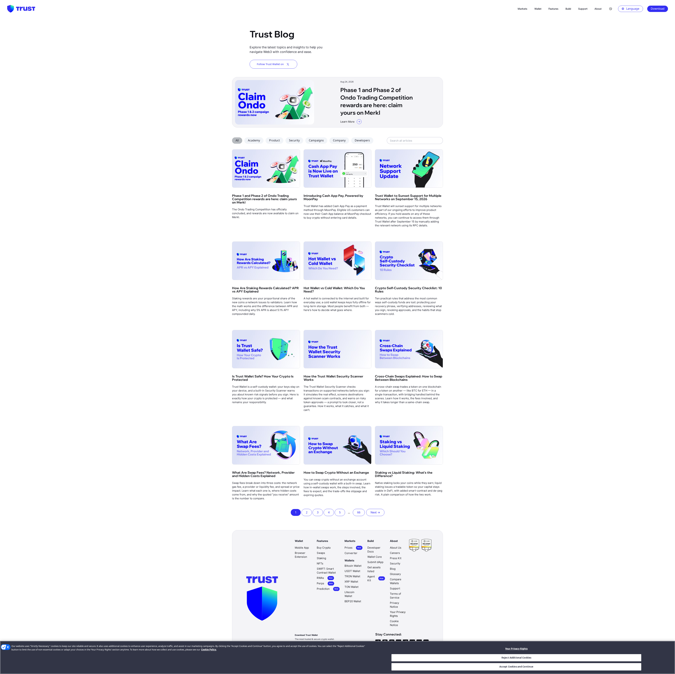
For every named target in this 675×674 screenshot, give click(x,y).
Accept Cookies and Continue (516, 666)
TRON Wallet (352, 576)
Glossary (395, 574)
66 (358, 512)
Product (274, 140)
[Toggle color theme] (610, 9)
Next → (375, 512)
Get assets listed (374, 569)
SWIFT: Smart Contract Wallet (326, 570)
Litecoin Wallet (349, 594)
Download (657, 9)
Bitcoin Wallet (353, 565)
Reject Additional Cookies (516, 657)
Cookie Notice (394, 623)
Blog (393, 568)
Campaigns (316, 140)
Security (294, 140)
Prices (353, 547)
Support (395, 588)
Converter (351, 553)
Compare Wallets (395, 581)
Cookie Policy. (209, 649)
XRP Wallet (351, 581)
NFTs (320, 563)
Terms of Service (395, 595)
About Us (395, 547)
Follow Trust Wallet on (270, 64)
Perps (325, 583)
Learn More (347, 121)
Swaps (321, 553)
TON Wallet (351, 587)
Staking (321, 558)
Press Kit (395, 558)
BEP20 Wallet (353, 601)
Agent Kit (375, 578)
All (237, 140)
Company (339, 140)
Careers (395, 553)
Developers (362, 140)
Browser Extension (301, 554)
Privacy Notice (394, 604)
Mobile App (302, 547)
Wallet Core (374, 556)
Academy (254, 140)
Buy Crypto (324, 547)
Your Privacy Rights (516, 648)
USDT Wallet (352, 571)
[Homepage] (21, 9)
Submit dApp (375, 562)
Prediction (327, 588)
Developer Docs (373, 549)
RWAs (325, 578)
